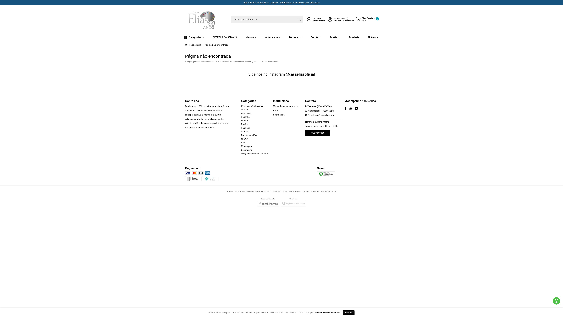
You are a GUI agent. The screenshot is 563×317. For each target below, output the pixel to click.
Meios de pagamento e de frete (285, 108)
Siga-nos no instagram (281, 74)
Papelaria (245, 128)
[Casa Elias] (202, 19)
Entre (336, 21)
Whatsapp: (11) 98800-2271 (320, 110)
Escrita (244, 120)
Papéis (244, 124)
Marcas (244, 109)
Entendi (348, 312)
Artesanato (246, 113)
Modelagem (246, 146)
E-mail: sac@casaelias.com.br (322, 115)
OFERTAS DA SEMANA (252, 106)
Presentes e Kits (249, 135)
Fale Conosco (317, 133)
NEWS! (244, 139)
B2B (243, 142)
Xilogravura (246, 150)
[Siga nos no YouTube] (350, 108)
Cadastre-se (348, 21)
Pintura (244, 131)
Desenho (245, 117)
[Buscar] (299, 19)
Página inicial (195, 45)
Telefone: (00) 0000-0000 (319, 106)
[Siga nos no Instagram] (356, 108)
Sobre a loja (279, 114)
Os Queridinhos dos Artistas (254, 153)
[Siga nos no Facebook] (345, 108)
